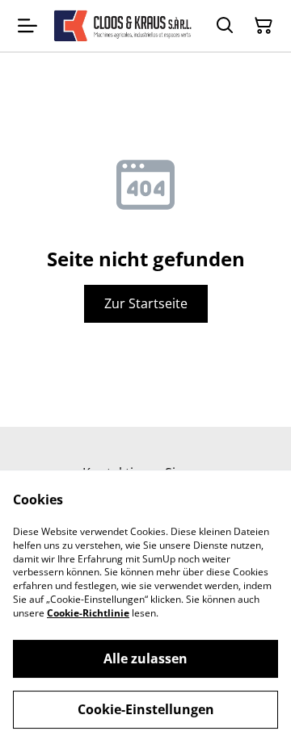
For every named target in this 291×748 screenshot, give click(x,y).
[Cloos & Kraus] (122, 26)
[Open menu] (27, 26)
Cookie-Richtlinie (88, 613)
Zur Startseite (146, 303)
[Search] (224, 26)
